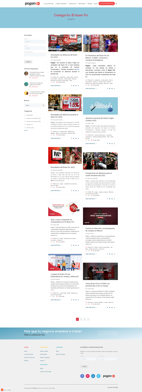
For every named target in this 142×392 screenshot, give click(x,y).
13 (96, 195)
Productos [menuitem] (72, 3)
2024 (70, 80)
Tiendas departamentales (99, 136)
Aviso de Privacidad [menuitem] (113, 387)
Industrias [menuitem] (81, 3)
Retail (61, 238)
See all (26, 130)
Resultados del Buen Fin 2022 (63, 167)
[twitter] (73, 85)
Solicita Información (106, 3)
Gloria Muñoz (56, 279)
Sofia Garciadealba (58, 170)
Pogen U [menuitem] (42, 360)
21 (61, 242)
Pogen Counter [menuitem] (44, 351)
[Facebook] (82, 376)
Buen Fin (106, 83)
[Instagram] (88, 376)
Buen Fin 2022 (54, 185)
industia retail (67, 78)
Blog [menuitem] (95, 3)
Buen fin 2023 (71, 133)
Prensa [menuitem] (89, 3)
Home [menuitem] (25, 351)
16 (96, 140)
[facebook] (71, 85)
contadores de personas (70, 183)
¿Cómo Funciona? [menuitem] (61, 3)
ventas (106, 302)
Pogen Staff (91, 123)
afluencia (60, 78)
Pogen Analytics (57, 60)
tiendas (30, 124)
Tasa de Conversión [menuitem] (29, 357)
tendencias (62, 77)
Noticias (74, 78)
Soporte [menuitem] (26, 360)
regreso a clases (103, 192)
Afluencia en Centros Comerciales (59, 80)
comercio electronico (100, 135)
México (58, 133)
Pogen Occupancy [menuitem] (45, 357)
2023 (108, 136)
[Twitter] (99, 376)
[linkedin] (76, 85)
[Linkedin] (93, 376)
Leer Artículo (56, 85)
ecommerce (88, 136)
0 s (54, 82)
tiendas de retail (93, 249)
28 (61, 82)
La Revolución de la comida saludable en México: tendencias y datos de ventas (37, 74)
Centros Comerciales (104, 247)
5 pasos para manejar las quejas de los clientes (36, 83)
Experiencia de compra (70, 238)
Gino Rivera (91, 233)
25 (96, 304)
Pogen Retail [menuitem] (43, 354)
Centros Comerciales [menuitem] (45, 371)
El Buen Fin (56, 77)
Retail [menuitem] (41, 368)
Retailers (101, 302)
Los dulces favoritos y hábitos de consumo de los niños (37, 92)
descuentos (64, 133)
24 (61, 135)
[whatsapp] (78, 85)
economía (109, 135)
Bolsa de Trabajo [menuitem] (60, 354)
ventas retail (70, 77)
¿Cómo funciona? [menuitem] (28, 354)
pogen (61, 183)
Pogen (36, 388)
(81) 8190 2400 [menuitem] (49, 3)
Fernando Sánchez (58, 119)
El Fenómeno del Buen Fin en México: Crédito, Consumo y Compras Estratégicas (97, 57)
